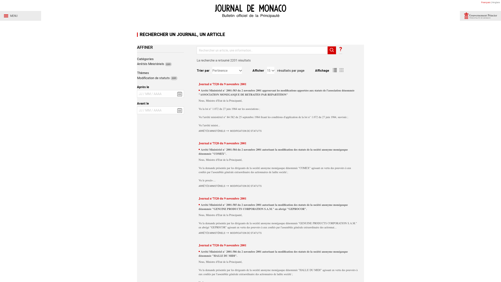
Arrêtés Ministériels (154, 64)
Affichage (322, 70)
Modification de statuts (156, 78)
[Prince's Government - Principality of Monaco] (480, 16)
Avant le (143, 103)
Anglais (496, 2)
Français (485, 2)
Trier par (203, 70)
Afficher (258, 70)
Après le (143, 87)
